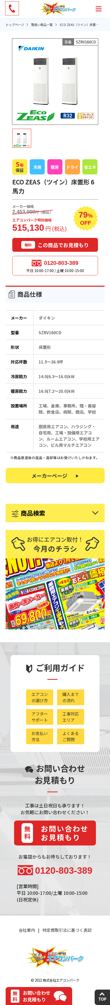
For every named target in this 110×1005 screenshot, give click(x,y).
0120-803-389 (61, 263)
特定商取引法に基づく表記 (67, 930)
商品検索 (33, 512)
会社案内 (27, 930)
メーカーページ (49, 475)
